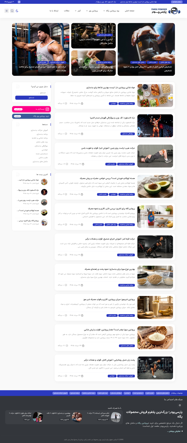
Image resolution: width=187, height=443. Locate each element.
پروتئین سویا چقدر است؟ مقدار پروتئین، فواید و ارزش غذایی (109, 329)
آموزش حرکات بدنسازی (57, 62)
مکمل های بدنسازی (138, 62)
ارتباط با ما (54, 10)
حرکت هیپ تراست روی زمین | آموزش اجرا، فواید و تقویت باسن (108, 148)
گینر (79, 10)
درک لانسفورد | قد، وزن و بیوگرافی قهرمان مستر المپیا (108, 2)
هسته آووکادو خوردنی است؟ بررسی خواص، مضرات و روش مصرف (107, 178)
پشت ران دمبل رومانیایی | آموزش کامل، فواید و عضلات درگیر (109, 360)
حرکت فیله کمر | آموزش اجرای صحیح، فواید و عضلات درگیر (110, 239)
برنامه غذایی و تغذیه (104, 62)
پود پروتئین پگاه (112, 10)
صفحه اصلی (129, 10)
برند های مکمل (165, 62)
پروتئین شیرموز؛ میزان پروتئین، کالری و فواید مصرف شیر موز (109, 299)
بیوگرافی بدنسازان (127, 134)
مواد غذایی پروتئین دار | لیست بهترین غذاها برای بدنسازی (148, 2)
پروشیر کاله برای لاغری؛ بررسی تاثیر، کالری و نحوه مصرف (111, 208)
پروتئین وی (93, 10)
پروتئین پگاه (142, 423)
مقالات (66, 10)
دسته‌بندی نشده (42, 153)
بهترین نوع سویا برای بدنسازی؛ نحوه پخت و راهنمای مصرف (110, 269)
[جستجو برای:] (31, 93)
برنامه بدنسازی (42, 134)
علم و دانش (152, 62)
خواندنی (113, 103)
